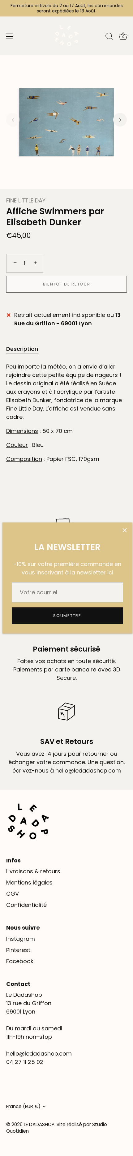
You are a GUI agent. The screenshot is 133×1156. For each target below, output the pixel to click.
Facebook (19, 961)
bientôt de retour (66, 284)
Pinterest (18, 950)
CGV (12, 894)
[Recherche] (109, 37)
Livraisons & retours (33, 871)
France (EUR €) (23, 1106)
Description (22, 349)
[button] (13, 120)
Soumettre (67, 616)
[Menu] (10, 36)
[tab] (25, 349)
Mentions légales (29, 882)
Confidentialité (26, 905)
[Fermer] (124, 530)
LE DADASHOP (39, 1124)
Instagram (20, 939)
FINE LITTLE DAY (25, 200)
